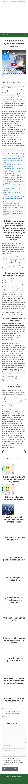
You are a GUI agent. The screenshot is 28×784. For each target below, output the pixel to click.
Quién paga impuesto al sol (12, 711)
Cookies (10, 778)
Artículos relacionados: (13, 175)
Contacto (4, 778)
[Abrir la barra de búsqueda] (24, 35)
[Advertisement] (14, 18)
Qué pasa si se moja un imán (12, 202)
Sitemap (17, 780)
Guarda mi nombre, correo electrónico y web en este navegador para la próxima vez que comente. (13, 761)
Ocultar (20, 150)
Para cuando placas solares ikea (13, 196)
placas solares (8, 709)
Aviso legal (16, 778)
